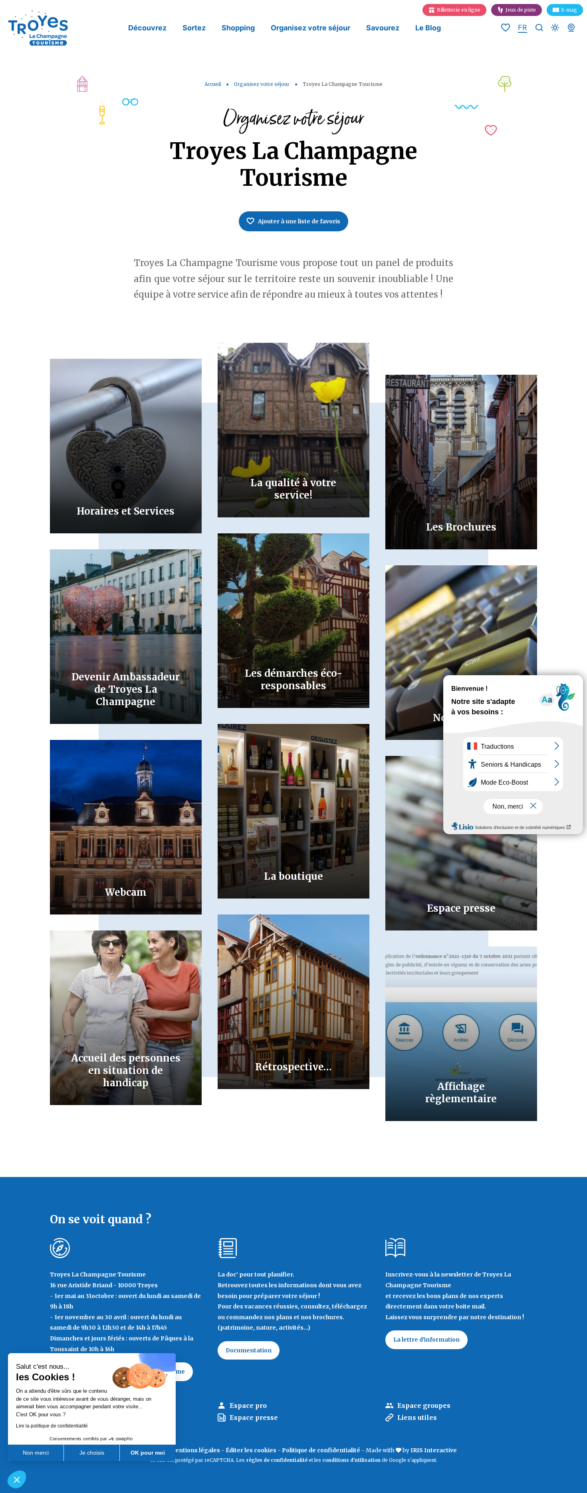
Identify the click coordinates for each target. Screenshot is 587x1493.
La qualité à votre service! (293, 489)
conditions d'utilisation (351, 1460)
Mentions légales (195, 1450)
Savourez (382, 28)
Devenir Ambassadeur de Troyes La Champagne (125, 689)
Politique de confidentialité (321, 1450)
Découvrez (147, 28)
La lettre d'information (426, 1339)
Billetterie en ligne (458, 10)
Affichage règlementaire (461, 1092)
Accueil (212, 84)
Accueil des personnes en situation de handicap (125, 1070)
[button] (16, 1479)
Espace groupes (423, 1406)
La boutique (293, 876)
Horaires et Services (126, 511)
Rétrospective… (293, 1067)
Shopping (238, 28)
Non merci (36, 1452)
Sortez (194, 28)
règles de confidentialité (276, 1460)
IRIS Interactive (434, 1450)
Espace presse (461, 908)
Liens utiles (417, 1417)
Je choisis (91, 1452)
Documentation (249, 1350)
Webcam (126, 892)
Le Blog (428, 28)
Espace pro (248, 1406)
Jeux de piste (521, 10)
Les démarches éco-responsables (293, 679)
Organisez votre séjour (310, 28)
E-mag (569, 10)
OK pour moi (148, 1452)
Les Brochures (461, 527)
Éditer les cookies (251, 1450)
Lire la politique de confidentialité (52, 1426)
